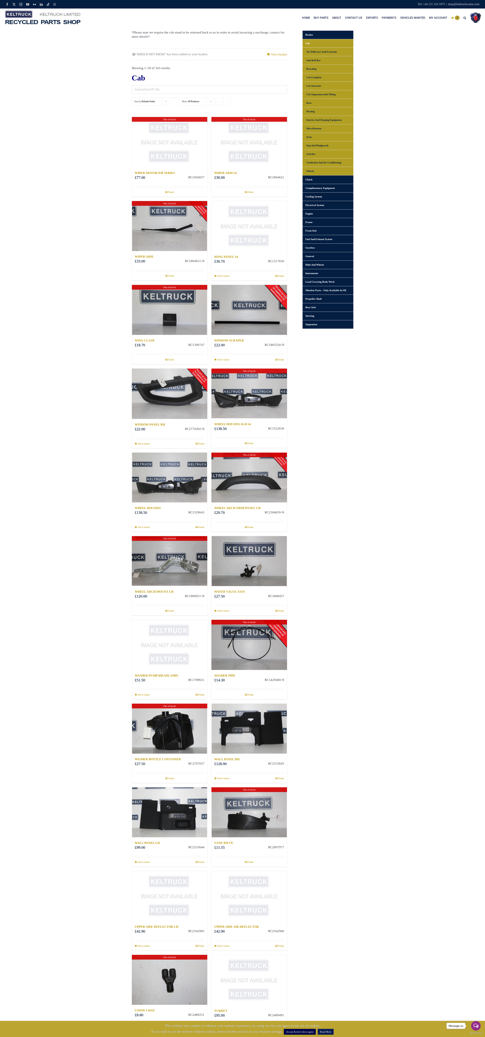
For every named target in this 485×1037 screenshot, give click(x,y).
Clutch (308, 179)
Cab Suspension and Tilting (321, 94)
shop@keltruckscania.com (463, 4)
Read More (325, 1031)
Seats (309, 137)
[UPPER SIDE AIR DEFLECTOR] (249, 896)
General (309, 256)
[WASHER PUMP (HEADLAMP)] (169, 645)
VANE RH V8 (223, 842)
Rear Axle (310, 307)
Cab (307, 43)
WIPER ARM (144, 256)
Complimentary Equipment (320, 188)
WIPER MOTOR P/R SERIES (155, 173)
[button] (464, 18)
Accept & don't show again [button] (300, 1031)
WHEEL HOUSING (148, 508)
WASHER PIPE (224, 675)
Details (171, 192)
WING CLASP (144, 340)
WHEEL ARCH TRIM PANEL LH (237, 508)
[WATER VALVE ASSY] (249, 561)
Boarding (311, 68)
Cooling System (313, 196)
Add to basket (223, 276)
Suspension (311, 324)
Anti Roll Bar (313, 60)
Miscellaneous (314, 128)
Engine (309, 213)
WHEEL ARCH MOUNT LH (154, 591)
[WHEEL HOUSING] (169, 478)
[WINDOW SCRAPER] (249, 310)
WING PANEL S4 (226, 256)
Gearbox (310, 247)
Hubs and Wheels (314, 264)
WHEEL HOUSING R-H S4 (232, 424)
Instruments (311, 273)
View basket (279, 54)
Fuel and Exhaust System (318, 239)
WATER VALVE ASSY (229, 591)
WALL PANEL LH (147, 842)
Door (309, 102)
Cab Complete (314, 77)
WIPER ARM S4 (225, 173)
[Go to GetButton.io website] (476, 1033)
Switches (310, 154)
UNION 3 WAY (145, 1010)
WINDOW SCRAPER (229, 340)
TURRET (220, 1010)
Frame (309, 222)
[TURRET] (249, 980)
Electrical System (314, 205)
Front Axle (311, 230)
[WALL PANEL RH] (249, 729)
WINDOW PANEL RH (150, 424)
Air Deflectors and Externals (321, 51)
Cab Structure (313, 85)
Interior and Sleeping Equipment (324, 120)
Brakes (309, 34)
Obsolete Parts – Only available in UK (325, 290)
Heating (310, 111)
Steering (309, 315)
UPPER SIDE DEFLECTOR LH (156, 926)
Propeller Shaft (313, 298)
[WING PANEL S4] (249, 226)
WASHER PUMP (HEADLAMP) (156, 675)
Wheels (310, 171)
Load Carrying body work (320, 281)
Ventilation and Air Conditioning (323, 162)
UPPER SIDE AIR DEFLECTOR (236, 926)
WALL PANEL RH (226, 759)
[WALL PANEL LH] (169, 812)
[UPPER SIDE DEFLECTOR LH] (169, 896)
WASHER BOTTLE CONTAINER (158, 759)
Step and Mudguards (317, 145)
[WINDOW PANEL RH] (169, 394)
